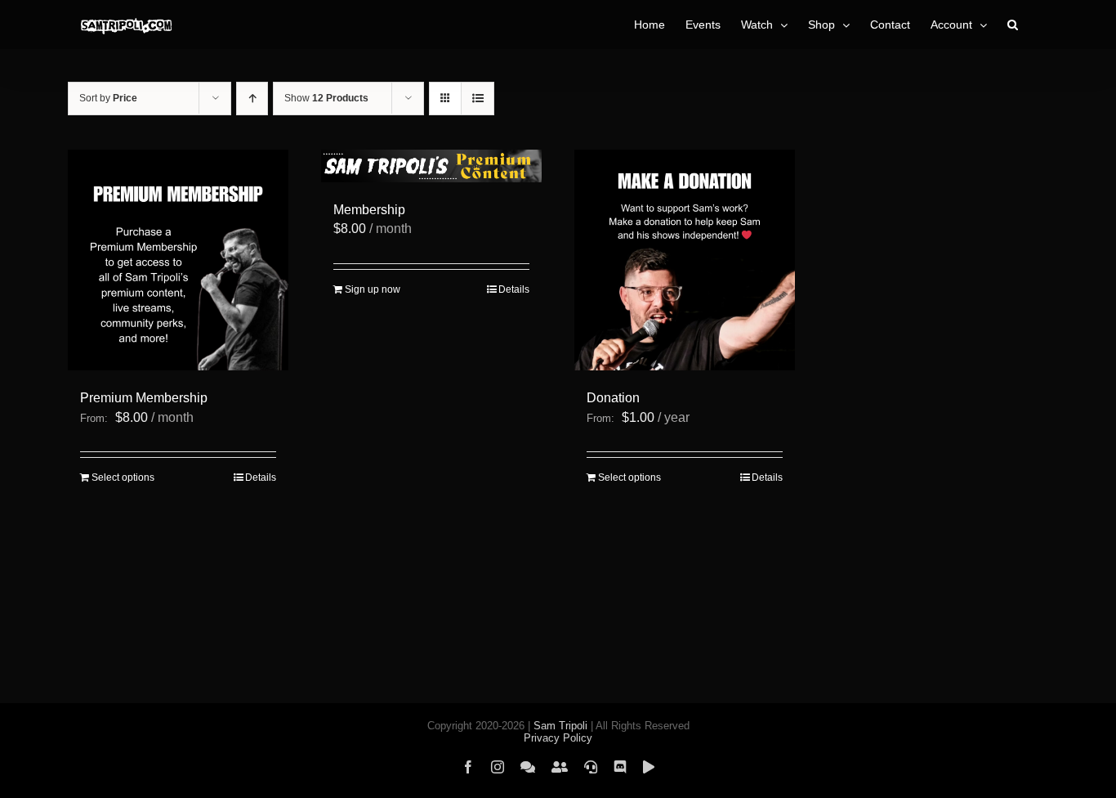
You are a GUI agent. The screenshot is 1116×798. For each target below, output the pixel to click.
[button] (1012, 24)
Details (260, 477)
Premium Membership (144, 398)
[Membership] (431, 166)
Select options (123, 477)
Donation (613, 398)
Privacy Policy (558, 738)
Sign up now (372, 289)
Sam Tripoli (560, 726)
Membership (369, 210)
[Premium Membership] (178, 260)
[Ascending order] (252, 98)
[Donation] (684, 260)
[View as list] (477, 98)
